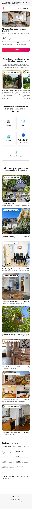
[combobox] (16, 39)
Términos (19, 501)
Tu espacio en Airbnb (22, 8)
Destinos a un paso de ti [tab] (8, 446)
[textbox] (9, 45)
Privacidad (12, 501)
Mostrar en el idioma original (10, 3)
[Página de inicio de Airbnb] (3, 8)
